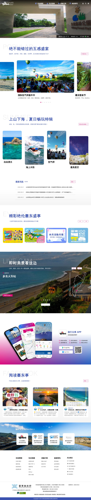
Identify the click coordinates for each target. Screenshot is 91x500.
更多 (72, 182)
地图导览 (31, 466)
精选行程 (43, 464)
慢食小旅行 (44, 461)
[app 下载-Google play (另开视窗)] (66, 347)
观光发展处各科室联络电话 (49, 491)
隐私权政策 (42, 494)
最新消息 (18, 464)
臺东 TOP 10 (32, 464)
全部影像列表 (45, 304)
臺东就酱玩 (71, 463)
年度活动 (84, 54)
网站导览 (36, 494)
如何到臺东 (56, 464)
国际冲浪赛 (71, 469)
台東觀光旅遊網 (8, 3)
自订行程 (43, 466)
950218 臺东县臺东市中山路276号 (22, 490)
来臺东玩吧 (31, 461)
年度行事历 (18, 461)
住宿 (30, 472)
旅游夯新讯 (18, 466)
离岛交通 (56, 469)
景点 (30, 469)
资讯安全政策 (48, 494)
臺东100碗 (31, 474)
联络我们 (71, 474)
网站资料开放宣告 (61, 494)
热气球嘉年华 (72, 466)
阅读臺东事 (18, 469)
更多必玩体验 (82, 124)
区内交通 (56, 466)
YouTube (71, 471)
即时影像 (56, 461)
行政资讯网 (71, 461)
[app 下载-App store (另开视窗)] (66, 352)
